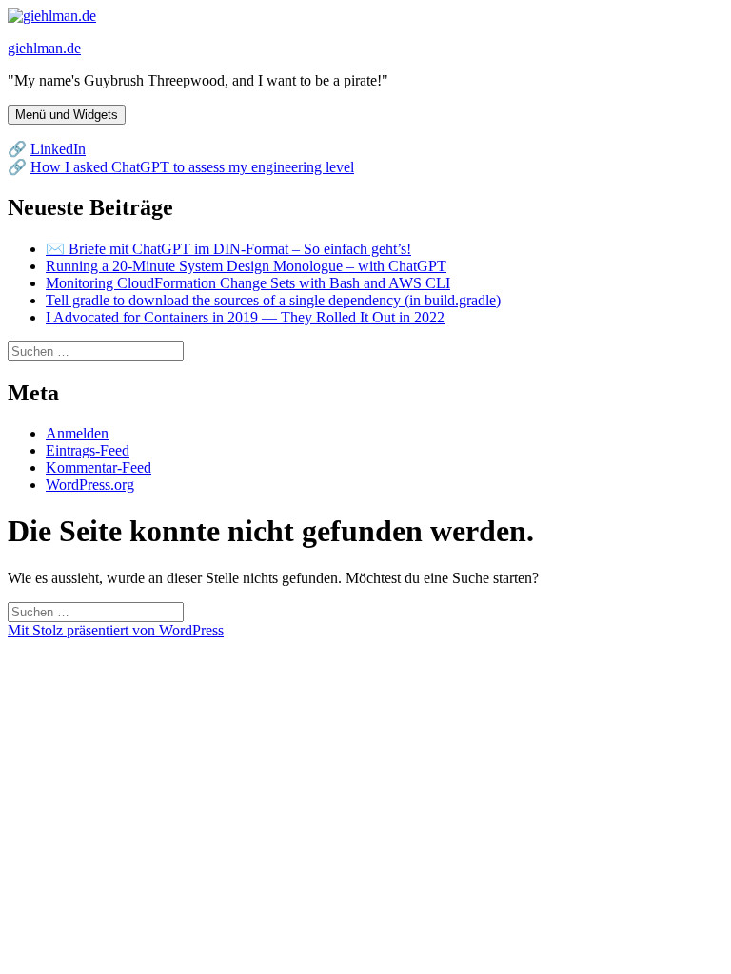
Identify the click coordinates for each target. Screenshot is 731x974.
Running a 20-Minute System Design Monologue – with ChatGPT (246, 266)
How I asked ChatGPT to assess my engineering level (192, 167)
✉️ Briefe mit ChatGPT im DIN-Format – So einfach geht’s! (228, 249)
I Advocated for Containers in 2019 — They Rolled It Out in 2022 (245, 317)
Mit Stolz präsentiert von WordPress (116, 630)
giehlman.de (44, 48)
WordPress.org (90, 485)
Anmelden (77, 433)
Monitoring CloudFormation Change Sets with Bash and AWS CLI (248, 283)
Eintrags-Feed (87, 450)
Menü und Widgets (66, 114)
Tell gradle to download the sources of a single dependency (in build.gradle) (273, 300)
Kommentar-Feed (98, 467)
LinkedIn (58, 149)
